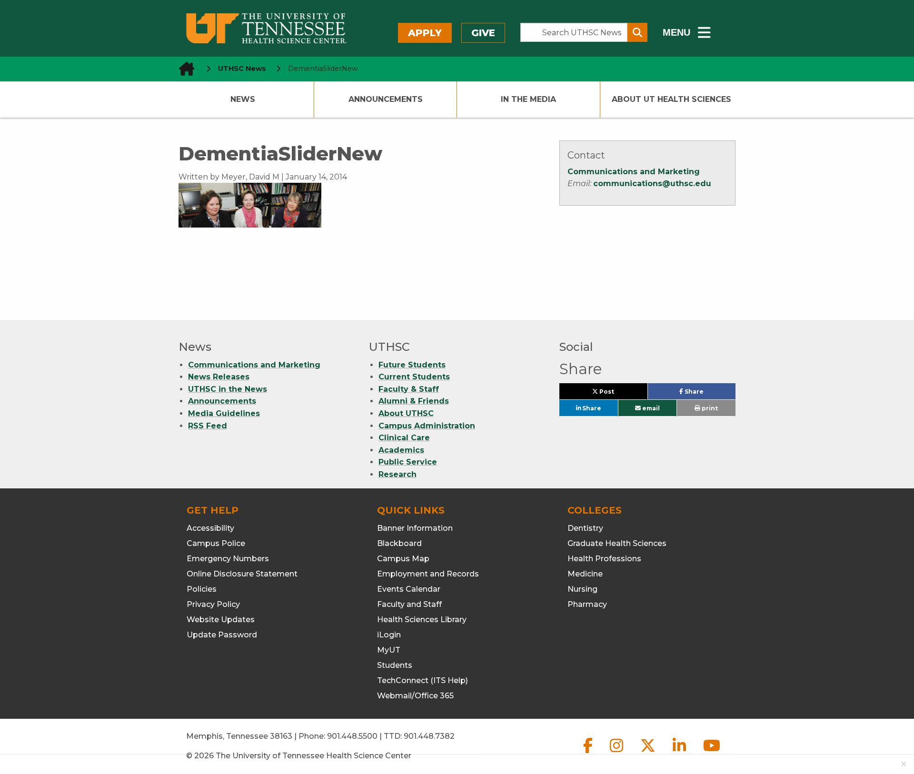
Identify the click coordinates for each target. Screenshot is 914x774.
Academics (401, 450)
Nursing (582, 589)
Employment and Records (428, 573)
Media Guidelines (224, 413)
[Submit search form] (637, 32)
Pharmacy (587, 604)
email (650, 408)
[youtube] (711, 753)
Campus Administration (426, 425)
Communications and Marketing (633, 171)
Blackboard (399, 543)
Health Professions (604, 558)
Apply (425, 33)
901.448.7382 (429, 736)
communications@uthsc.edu (652, 183)
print (709, 408)
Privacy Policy (213, 604)
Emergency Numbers (228, 558)
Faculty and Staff (409, 604)
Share (709, 393)
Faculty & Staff (408, 389)
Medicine (585, 573)
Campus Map (403, 558)
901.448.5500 (352, 736)
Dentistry (585, 528)
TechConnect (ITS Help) (422, 680)
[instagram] (617, 753)
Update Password (222, 634)
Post (617, 393)
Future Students (412, 364)
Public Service (407, 461)
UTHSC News (242, 68)
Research (397, 474)
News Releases (218, 376)
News (242, 99)
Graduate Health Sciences (616, 543)
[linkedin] (680, 753)
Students (394, 665)
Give (483, 33)
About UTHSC (406, 413)
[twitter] (649, 753)
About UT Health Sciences (671, 99)
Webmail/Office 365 (415, 695)
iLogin (389, 634)
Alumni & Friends (413, 401)
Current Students (414, 376)
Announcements (385, 99)
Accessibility (210, 528)
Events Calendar (408, 589)
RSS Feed (207, 425)
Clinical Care (404, 437)
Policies (202, 589)
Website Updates (221, 619)
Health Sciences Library (422, 619)
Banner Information (415, 528)
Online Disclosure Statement (242, 573)
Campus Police (216, 543)
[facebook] (589, 753)
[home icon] (183, 69)
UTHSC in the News (227, 389)
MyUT (388, 650)
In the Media (528, 99)
